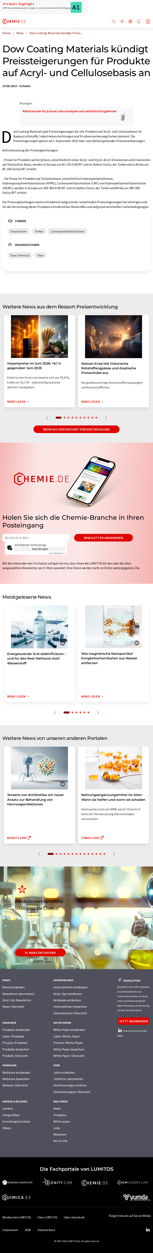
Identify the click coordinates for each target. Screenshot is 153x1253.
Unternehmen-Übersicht (70, 1013)
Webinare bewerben (15, 1079)
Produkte (59, 1115)
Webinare (59, 1134)
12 (96, 854)
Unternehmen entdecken (70, 987)
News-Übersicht (13, 1007)
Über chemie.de (74, 1217)
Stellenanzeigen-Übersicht (71, 1092)
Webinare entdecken (16, 1072)
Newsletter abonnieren (103, 538)
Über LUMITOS (47, 1217)
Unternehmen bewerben (70, 1007)
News (57, 1108)
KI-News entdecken (40, 953)
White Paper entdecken (69, 1030)
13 (100, 854)
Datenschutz (46, 1230)
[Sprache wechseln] (130, 21)
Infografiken (11, 1115)
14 (104, 854)
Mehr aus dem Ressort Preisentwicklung (76, 429)
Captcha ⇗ (57, 553)
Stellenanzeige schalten (70, 1085)
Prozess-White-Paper (68, 1043)
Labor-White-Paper (66, 1036)
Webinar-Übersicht (15, 1085)
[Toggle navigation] (148, 22)
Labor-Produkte (13, 1036)
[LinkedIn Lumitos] (148, 1230)
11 (92, 854)
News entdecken (13, 987)
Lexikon (7, 1108)
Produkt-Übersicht (15, 1056)
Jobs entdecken (64, 1072)
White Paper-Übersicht (69, 1056)
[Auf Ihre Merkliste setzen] (138, 22)
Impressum (10, 1230)
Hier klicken (40, 549)
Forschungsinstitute (16, 1121)
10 (96, 418)
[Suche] (113, 21)
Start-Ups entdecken (67, 994)
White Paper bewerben (68, 1049)
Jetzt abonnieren (133, 1021)
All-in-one (60, 1141)
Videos (6, 1128)
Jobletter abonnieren (68, 1079)
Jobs (56, 1128)
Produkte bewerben (15, 1049)
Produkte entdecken (16, 1030)
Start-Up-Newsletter (16, 1000)
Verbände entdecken (67, 1000)
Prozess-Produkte (14, 1043)
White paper (61, 1121)
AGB (28, 1230)
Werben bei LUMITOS (16, 1217)
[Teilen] (122, 21)
